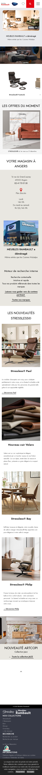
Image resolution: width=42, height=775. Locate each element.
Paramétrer (20, 772)
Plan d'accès (21, 193)
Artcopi (5, 726)
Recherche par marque (10, 739)
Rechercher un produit (10, 736)
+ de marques (7, 731)
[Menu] (38, 4)
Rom (4, 723)
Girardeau (6, 728)
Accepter (30, 772)
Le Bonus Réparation (9, 744)
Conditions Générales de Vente (13, 757)
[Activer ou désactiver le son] (36, 27)
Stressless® (7, 718)
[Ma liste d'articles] (23, 4)
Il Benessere (7, 721)
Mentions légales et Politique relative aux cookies (19, 755)
